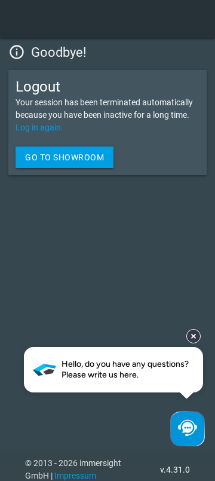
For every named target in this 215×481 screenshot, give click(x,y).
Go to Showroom (64, 157)
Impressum (75, 475)
